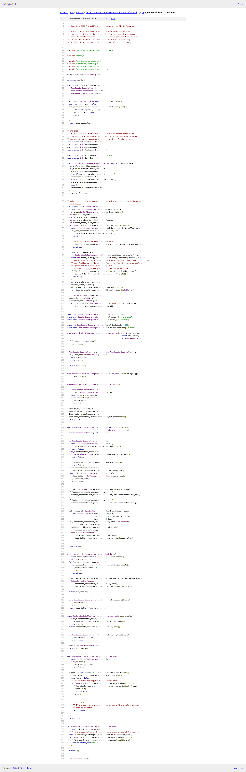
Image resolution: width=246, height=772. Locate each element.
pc (143, 12)
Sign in (240, 4)
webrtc (64, 12)
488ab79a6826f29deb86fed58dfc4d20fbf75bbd (111, 12)
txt (235, 768)
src (72, 12)
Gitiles (15, 768)
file (113, 19)
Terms (29, 768)
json (241, 768)
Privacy (22, 768)
